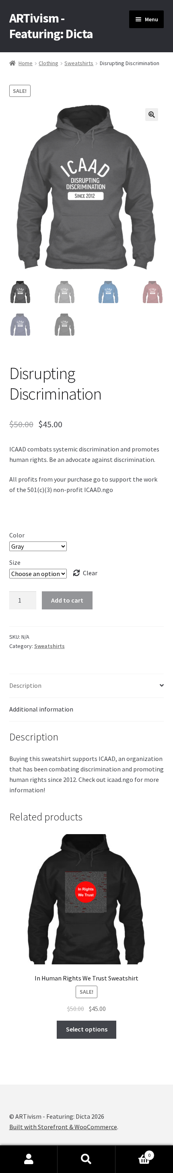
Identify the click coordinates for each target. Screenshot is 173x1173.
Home (26, 63)
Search (86, 1159)
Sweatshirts (78, 63)
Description (25, 685)
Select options (86, 1029)
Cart (133, 1152)
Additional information (41, 709)
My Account (29, 1159)
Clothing (48, 63)
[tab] (86, 686)
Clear (90, 573)
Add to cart (67, 600)
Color (17, 535)
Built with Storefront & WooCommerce (63, 1127)
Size (15, 562)
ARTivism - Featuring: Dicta (51, 26)
